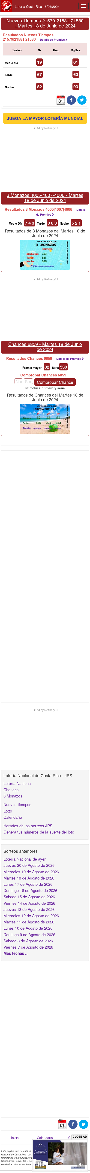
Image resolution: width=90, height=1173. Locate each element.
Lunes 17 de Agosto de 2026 (27, 884)
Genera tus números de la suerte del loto (38, 832)
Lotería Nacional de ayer (24, 859)
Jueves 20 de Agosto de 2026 (28, 865)
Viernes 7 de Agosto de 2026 (28, 947)
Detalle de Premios (52, 39)
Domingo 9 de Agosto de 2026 (29, 934)
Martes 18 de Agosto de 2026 (28, 878)
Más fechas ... (16, 953)
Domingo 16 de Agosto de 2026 (30, 890)
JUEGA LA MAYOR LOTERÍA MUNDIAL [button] (45, 118)
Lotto (7, 811)
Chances (11, 789)
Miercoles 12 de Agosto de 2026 (31, 915)
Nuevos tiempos (17, 804)
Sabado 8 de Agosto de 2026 (28, 941)
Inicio (15, 1137)
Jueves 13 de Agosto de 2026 (28, 909)
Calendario (12, 817)
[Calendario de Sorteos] (61, 99)
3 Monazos (12, 796)
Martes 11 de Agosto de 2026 (28, 922)
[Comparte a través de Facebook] (71, 99)
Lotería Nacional (17, 783)
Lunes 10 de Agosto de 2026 (27, 928)
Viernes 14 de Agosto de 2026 (29, 903)
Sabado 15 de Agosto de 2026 (29, 896)
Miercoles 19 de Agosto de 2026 (31, 871)
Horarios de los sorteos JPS (27, 825)
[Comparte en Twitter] (82, 99)
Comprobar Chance (55, 382)
